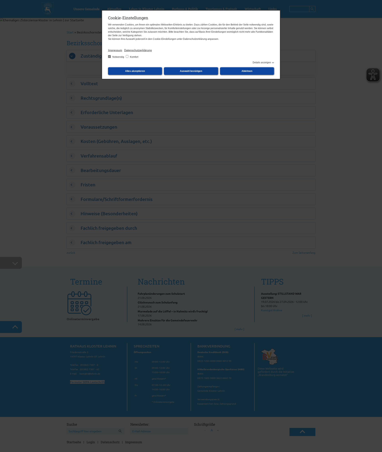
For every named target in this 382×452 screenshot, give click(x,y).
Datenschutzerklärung (138, 50)
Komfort (133, 57)
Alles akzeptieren (135, 71)
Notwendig (118, 57)
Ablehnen (247, 71)
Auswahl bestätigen (191, 71)
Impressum (115, 50)
